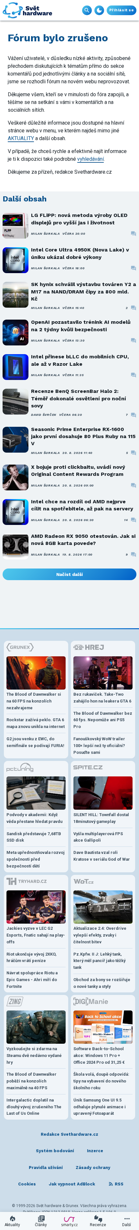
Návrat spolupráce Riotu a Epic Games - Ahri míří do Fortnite (32, 979)
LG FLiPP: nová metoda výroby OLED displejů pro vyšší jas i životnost (79, 218)
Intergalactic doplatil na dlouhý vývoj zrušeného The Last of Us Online (33, 1107)
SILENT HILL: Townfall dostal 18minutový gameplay (101, 818)
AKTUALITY (21, 138)
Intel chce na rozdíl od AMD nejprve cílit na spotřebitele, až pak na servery (82, 505)
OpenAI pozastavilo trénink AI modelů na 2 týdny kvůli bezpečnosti (81, 325)
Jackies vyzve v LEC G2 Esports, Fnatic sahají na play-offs (35, 935)
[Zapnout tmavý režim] (99, 10)
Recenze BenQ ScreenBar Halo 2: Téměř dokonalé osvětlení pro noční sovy (78, 398)
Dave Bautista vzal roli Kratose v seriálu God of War (101, 856)
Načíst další (69, 574)
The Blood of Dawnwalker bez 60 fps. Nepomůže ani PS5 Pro (102, 720)
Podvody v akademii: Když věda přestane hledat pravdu (34, 818)
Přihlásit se (121, 10)
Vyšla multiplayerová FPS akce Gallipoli (98, 837)
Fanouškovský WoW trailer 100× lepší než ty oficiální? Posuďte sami (99, 745)
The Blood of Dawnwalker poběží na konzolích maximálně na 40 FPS (31, 1081)
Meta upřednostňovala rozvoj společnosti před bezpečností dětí (35, 859)
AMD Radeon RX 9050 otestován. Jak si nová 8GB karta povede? (83, 539)
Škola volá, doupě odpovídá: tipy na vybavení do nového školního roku (101, 1081)
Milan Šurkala (45, 233)
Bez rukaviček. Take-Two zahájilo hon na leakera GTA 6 (102, 697)
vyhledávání (90, 159)
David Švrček (44, 414)
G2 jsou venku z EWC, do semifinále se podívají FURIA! (35, 742)
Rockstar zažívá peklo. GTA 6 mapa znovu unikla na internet (35, 723)
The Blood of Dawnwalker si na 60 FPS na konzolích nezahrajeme (33, 701)
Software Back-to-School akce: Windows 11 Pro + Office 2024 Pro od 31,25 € (99, 1055)
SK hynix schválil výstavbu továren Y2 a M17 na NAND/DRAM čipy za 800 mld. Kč (83, 291)
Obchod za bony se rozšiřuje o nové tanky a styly (101, 983)
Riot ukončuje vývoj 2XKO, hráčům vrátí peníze (31, 957)
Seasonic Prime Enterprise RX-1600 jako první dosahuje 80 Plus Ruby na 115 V (83, 436)
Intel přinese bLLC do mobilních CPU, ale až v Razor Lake (80, 360)
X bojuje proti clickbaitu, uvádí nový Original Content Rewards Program (78, 470)
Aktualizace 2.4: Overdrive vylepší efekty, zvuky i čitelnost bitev (99, 935)
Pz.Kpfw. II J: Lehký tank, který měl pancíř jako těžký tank (99, 961)
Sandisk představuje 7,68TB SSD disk (33, 837)
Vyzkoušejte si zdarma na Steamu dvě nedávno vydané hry (34, 1055)
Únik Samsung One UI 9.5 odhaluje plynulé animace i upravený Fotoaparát (99, 1107)
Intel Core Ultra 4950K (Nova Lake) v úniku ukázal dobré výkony (80, 253)
